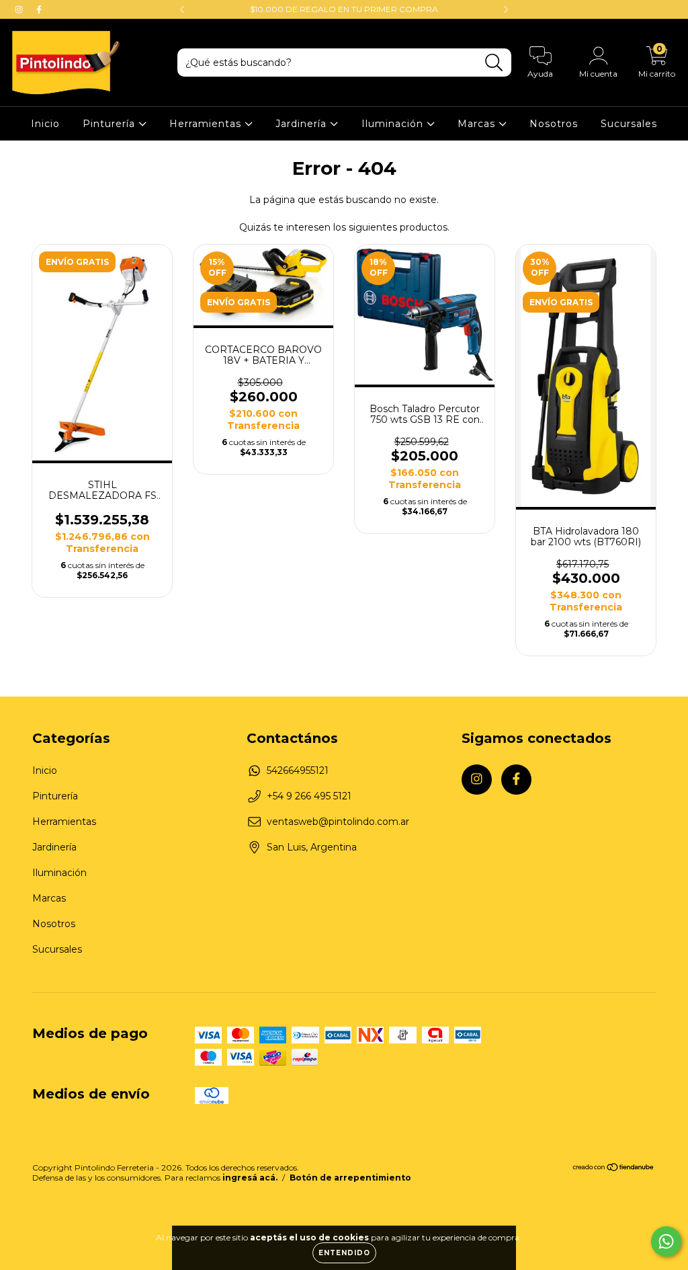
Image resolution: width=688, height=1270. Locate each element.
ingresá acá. (249, 1178)
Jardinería (302, 124)
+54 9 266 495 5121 (309, 796)
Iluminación (394, 124)
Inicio (45, 124)
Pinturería (110, 124)
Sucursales (629, 124)
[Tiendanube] (614, 1169)
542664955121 (298, 770)
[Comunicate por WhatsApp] (666, 1241)
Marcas (478, 124)
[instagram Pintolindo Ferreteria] (20, 9)
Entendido (344, 1252)
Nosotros (553, 124)
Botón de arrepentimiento (350, 1178)
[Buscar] (494, 63)
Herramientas (207, 124)
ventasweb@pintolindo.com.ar (338, 822)
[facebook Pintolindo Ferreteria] (39, 9)
